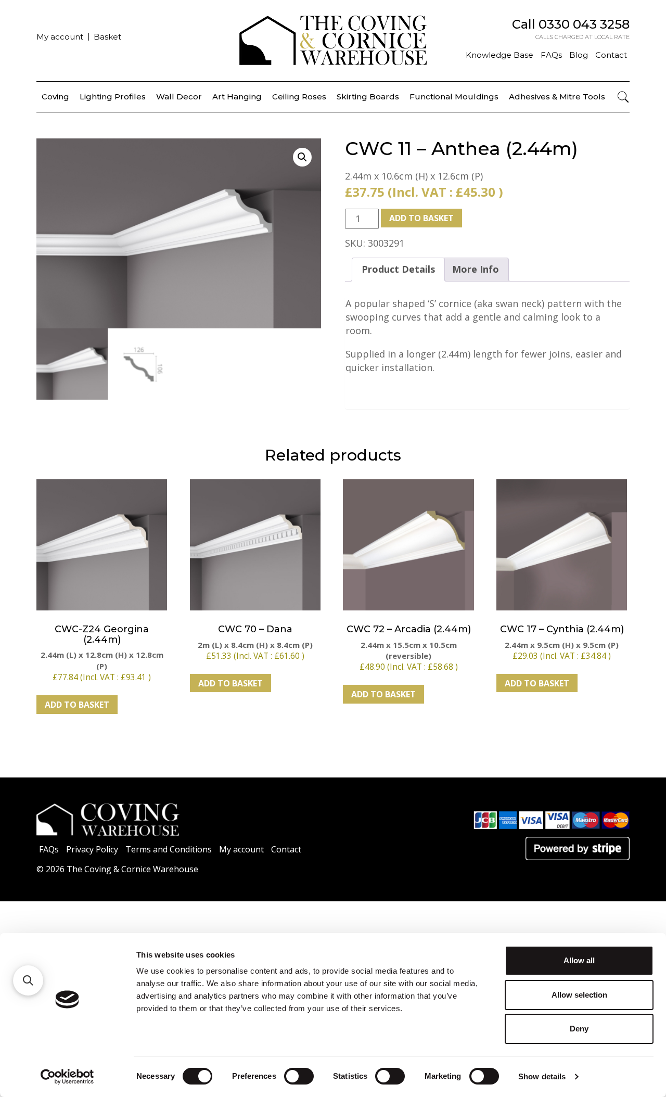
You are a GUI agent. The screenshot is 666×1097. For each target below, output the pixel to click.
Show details (542, 1076)
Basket (107, 37)
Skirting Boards (368, 96)
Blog (578, 55)
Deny (579, 1028)
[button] (302, 157)
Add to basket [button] (77, 704)
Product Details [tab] (398, 269)
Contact (611, 55)
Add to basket (421, 218)
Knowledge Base (499, 55)
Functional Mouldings (453, 96)
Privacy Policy (92, 849)
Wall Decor (179, 96)
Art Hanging (237, 96)
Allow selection (579, 994)
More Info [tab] (475, 269)
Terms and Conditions (168, 849)
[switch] (299, 1076)
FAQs (551, 55)
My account (59, 37)
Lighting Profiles (113, 96)
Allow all (579, 960)
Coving (55, 96)
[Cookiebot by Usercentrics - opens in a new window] (67, 1077)
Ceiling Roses (299, 96)
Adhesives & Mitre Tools (557, 96)
